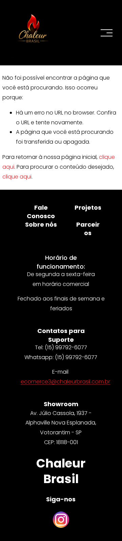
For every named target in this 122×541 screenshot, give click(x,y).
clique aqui (17, 177)
